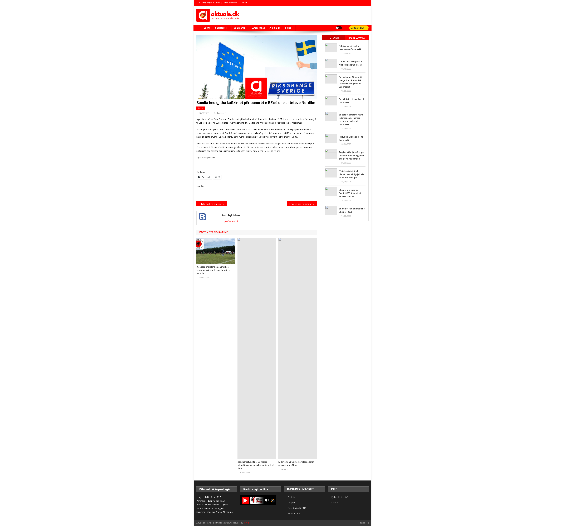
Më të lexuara (357, 37)
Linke (288, 27)
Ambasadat (258, 27)
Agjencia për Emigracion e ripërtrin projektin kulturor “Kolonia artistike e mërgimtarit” (303, 204)
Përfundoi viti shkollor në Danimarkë (351, 138)
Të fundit (333, 37)
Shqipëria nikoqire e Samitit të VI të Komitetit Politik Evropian (350, 193)
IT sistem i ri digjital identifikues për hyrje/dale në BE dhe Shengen (351, 174)
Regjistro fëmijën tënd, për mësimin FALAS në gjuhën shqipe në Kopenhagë (351, 155)
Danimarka (239, 27)
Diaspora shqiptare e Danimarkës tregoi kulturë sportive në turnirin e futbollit (213, 270)
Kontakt (244, 2)
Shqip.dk (291, 502)
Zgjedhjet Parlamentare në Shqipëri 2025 (352, 210)
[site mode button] (339, 27)
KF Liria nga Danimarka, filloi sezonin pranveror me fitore (296, 463)
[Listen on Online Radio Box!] (272, 500)
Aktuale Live (358, 27)
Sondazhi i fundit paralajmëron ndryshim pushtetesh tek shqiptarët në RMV (255, 465)
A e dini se (275, 27)
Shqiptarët (221, 27)
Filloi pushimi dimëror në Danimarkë (214, 204)
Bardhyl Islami (220, 113)
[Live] (245, 500)
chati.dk (247, 523)
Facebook (364, 523)
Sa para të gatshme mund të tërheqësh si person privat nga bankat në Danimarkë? (351, 120)
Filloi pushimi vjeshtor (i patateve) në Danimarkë (350, 48)
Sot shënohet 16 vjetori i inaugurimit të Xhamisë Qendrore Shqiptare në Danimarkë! (350, 82)
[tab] (333, 37)
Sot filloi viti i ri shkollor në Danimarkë (351, 101)
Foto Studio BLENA (297, 508)
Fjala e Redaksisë (230, 2)
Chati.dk (291, 497)
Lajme (207, 27)
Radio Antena (294, 513)
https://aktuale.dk (230, 221)
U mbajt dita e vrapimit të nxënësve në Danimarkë (350, 63)
